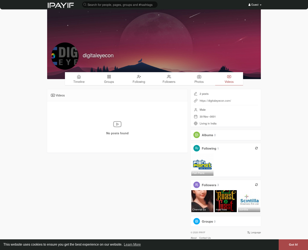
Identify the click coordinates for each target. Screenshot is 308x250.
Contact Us (205, 237)
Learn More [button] (132, 244)
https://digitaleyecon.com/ (215, 101)
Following (209, 148)
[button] (120, 4)
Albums (207, 135)
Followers (209, 184)
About (194, 237)
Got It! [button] (293, 244)
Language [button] (255, 232)
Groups (207, 221)
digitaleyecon (98, 55)
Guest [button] (254, 4)
